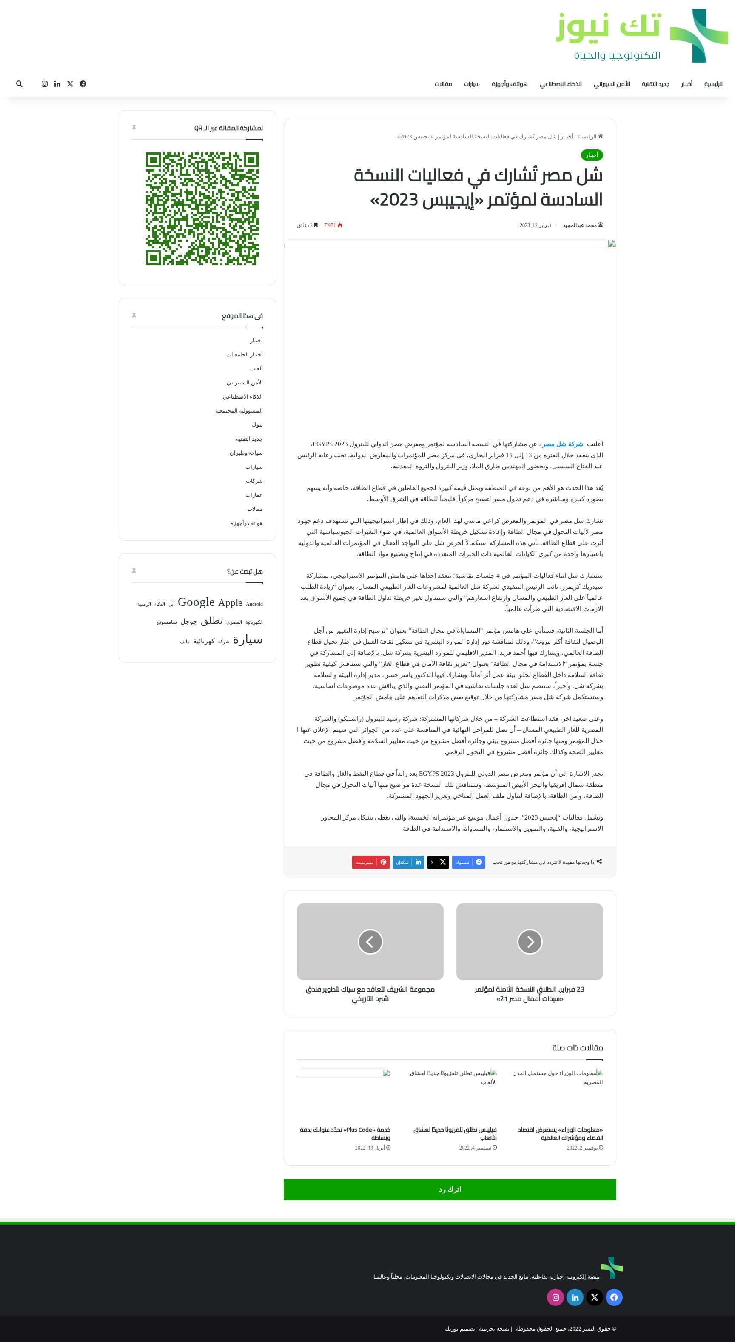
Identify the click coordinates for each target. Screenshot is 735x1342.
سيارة (248, 639)
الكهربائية (254, 622)
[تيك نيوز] (642, 36)
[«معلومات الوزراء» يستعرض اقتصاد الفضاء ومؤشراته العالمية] (556, 1095)
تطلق (212, 620)
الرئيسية (713, 83)
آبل (171, 604)
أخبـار (686, 83)
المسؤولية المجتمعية (239, 410)
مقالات (443, 83)
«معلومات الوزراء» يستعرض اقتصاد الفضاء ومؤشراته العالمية (560, 1133)
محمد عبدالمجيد (580, 225)
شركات (254, 481)
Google (196, 601)
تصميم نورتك (460, 1328)
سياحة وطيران (246, 453)
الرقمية (144, 604)
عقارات (254, 495)
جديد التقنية (655, 83)
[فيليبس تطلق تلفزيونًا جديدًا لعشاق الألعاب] (450, 1095)
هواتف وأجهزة (510, 83)
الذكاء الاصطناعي (561, 83)
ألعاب (256, 368)
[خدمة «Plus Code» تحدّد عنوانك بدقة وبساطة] (343, 1095)
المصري (234, 622)
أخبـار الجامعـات (244, 354)
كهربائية (204, 641)
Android (254, 604)
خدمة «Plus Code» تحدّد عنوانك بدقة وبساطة (345, 1133)
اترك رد (450, 1189)
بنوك (257, 425)
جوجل (188, 621)
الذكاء (159, 604)
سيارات (472, 83)
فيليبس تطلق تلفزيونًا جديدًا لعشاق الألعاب (455, 1133)
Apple (230, 602)
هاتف (185, 641)
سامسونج (167, 622)
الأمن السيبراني (612, 83)
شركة (223, 641)
